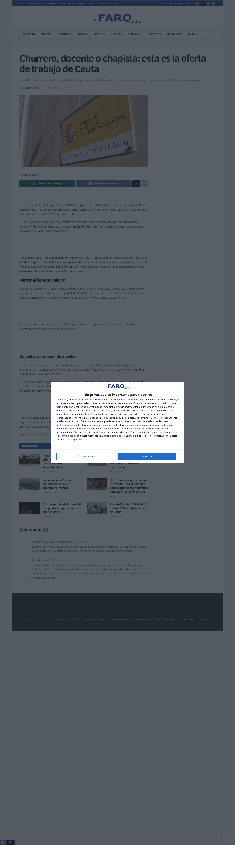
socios (88, 399)
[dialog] (117, 422)
